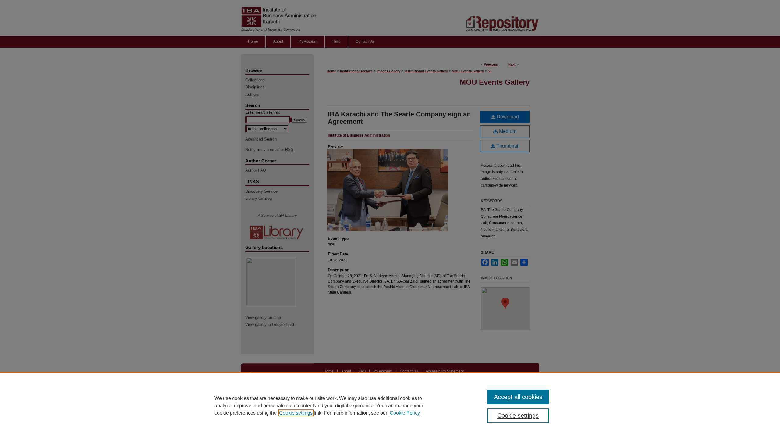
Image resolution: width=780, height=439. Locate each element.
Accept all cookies (518, 397)
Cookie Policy (405, 413)
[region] (390, 405)
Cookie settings (296, 413)
